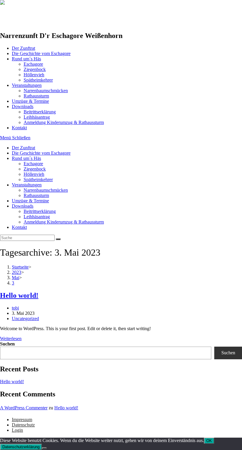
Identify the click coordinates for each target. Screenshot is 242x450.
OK (209, 441)
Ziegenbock (35, 168)
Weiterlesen (11, 338)
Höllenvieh (34, 174)
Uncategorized (25, 318)
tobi (15, 307)
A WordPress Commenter (24, 407)
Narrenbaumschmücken (46, 190)
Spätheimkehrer (38, 179)
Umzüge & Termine (30, 200)
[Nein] (44, 448)
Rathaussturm (36, 195)
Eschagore (33, 163)
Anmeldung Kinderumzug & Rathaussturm (64, 221)
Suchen (7, 343)
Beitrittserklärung (40, 211)
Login (17, 430)
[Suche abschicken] (58, 239)
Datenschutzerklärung (21, 447)
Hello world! (19, 295)
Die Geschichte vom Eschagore (41, 152)
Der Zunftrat (23, 147)
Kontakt (19, 227)
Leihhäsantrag (37, 216)
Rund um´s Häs (26, 158)
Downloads (22, 206)
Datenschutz (23, 424)
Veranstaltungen (27, 184)
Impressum (22, 419)
